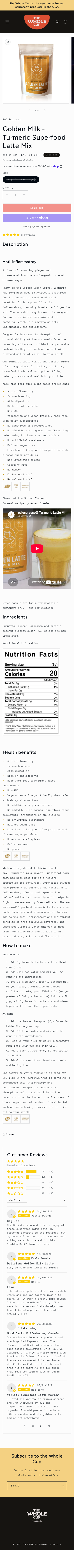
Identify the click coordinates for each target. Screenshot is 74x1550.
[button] (7, 22)
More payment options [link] (37, 226)
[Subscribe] (63, 1485)
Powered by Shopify (50, 1544)
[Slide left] (29, 110)
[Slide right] (45, 110)
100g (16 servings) (22, 180)
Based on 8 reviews (21, 1165)
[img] (27, 1211)
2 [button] (33, 1425)
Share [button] (10, 1134)
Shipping (7, 160)
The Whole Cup (30, 1544)
